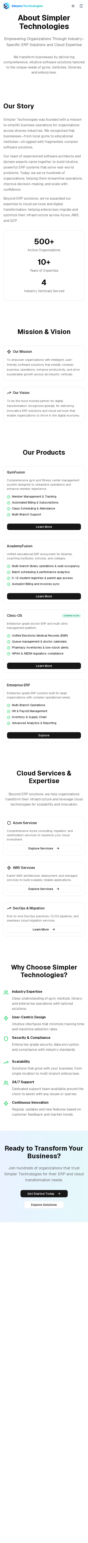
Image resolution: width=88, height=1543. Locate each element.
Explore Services (40, 848)
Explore (44, 735)
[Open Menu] (81, 6)
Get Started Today (40, 1194)
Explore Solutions (44, 1205)
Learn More (44, 527)
